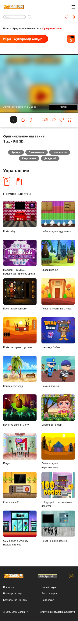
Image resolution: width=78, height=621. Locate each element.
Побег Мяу (9, 231)
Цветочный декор (51, 424)
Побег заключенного (15, 308)
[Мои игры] (66, 17)
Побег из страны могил (16, 424)
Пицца (6, 463)
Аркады (16, 152)
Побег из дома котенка (54, 540)
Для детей (50, 158)
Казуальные (29, 158)
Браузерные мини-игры (25, 28)
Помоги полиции (50, 386)
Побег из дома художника (56, 231)
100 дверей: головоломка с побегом (57, 504)
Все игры (8, 587)
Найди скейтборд (13, 386)
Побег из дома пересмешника (49, 465)
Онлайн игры (48, 587)
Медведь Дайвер (51, 347)
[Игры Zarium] (13, 6)
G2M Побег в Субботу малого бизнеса (15, 542)
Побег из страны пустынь (17, 347)
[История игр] (73, 17)
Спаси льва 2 (11, 502)
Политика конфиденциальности (57, 611)
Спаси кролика (49, 269)
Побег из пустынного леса (56, 308)
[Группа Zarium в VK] (71, 576)
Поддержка (47, 600)
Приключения (36, 152)
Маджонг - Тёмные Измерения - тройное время (19, 271)
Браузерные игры (13, 593)
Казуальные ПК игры (15, 600)
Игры (6, 28)
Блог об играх (49, 593)
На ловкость (60, 152)
